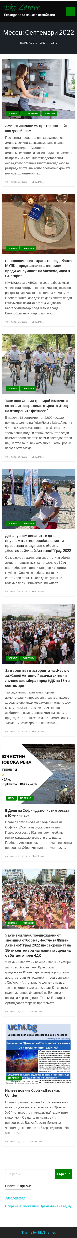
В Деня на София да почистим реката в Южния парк (37, 812)
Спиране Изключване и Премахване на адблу (38, 1206)
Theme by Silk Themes (38, 1232)
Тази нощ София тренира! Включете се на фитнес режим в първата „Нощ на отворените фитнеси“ (36, 405)
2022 (42, 42)
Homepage (27, 42)
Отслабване (30, 113)
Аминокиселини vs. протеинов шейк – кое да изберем (37, 128)
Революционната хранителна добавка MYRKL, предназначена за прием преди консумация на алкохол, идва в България (38, 268)
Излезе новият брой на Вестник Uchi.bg (32, 1092)
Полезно (49, 113)
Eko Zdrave (38, 181)
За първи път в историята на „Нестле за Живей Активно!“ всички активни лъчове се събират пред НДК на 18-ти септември (37, 678)
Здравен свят (15, 1198)
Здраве (12, 113)
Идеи (11, 798)
